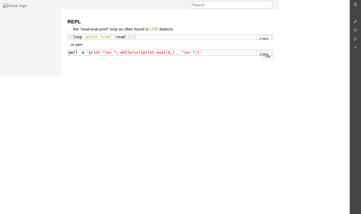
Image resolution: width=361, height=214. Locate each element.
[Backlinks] (355, 40)
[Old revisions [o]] (355, 31)
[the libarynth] (15, 5)
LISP (154, 29)
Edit (267, 56)
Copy (263, 39)
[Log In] (355, 5)
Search (269, 5)
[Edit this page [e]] (355, 23)
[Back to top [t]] (355, 49)
